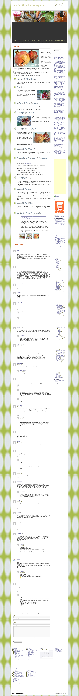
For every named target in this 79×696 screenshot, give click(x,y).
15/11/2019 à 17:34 (19, 293)
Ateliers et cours (58, 271)
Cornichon (59, 91)
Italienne (57, 370)
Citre (61, 86)
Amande (58, 60)
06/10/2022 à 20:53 (22, 318)
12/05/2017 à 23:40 (22, 492)
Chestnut (59, 76)
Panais (62, 123)
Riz (57, 325)
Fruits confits (59, 361)
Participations (57, 270)
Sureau (59, 150)
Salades (58, 304)
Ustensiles (57, 257)
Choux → (15, 654)
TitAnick (21, 544)
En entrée (57, 301)
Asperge (57, 61)
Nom (14, 615)
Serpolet (55, 147)
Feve (57, 102)
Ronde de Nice (56, 144)
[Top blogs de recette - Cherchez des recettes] (60, 199)
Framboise (58, 103)
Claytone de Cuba (57, 88)
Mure (60, 117)
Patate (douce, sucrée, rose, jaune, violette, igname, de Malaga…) (18, 669)
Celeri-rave (61, 72)
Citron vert (59, 87)
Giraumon (59, 105)
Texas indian (62, 151)
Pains (57, 341)
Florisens (57, 263)
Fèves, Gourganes (31, 652)
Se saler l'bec (57, 289)
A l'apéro (57, 290)
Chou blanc (62, 78)
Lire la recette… (28, 163)
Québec (57, 372)
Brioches (57, 347)
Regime (56, 278)
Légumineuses (59, 316)
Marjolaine (59, 115)
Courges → (16, 661)
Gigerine (59, 104)
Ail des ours (58, 57)
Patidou (61, 124)
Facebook (56, 384)
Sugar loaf (55, 150)
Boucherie (59, 331)
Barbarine (55, 62)
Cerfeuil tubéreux (17, 653)
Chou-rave (56, 78)
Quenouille (59, 139)
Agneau (59, 330)
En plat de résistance (59, 305)
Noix (62, 119)
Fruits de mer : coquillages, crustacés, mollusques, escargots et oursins (61, 311)
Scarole (59, 146)
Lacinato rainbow (58, 111)
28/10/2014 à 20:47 (22, 545)
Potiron (59, 136)
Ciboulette (58, 85)
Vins (56, 258)
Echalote (56, 98)
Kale (63, 110)
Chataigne (56, 76)
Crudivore (57, 279)
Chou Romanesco (58, 83)
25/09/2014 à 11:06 (22, 572)
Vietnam (57, 374)
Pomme (56, 132)
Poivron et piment (30, 653)
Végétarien (57, 287)
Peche (56, 126)
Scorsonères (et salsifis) (18, 672)
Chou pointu (60, 82)
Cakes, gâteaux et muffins (60, 348)
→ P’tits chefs (50, 40)
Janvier (29, 657)
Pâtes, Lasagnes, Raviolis (61, 318)
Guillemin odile (20, 344)
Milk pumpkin (61, 116)
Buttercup (59, 67)
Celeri (58, 71)
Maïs (55, 116)
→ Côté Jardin (46, 42)
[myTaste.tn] (60, 198)
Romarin (62, 143)
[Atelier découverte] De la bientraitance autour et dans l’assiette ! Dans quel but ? (60, 232)
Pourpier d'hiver (58, 138)
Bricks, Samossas (59, 306)
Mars (29, 660)
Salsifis (57, 145)
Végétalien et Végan (59, 286)
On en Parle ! (15, 680)
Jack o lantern (60, 110)
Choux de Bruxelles (18, 659)
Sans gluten (58, 283)
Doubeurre (61, 97)
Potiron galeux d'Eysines (60, 137)
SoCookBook (58, 268)
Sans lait (57, 284)
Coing (55, 89)
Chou (58, 77)
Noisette (58, 119)
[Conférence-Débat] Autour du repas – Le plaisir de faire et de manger (60, 224)
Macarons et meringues (59, 359)
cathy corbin (20, 610)
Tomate (60, 152)
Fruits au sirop (58, 357)
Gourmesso (57, 264)
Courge (56, 92)
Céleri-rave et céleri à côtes (32, 650)
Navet (61, 118)
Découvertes (57, 248)
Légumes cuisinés (59, 315)
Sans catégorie (57, 288)
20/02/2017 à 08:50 (19, 501)
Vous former (58, 260)
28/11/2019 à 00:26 (22, 418)
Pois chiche (56, 131)
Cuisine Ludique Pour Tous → (18, 690)
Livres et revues (58, 256)
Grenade (62, 106)
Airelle (55, 60)
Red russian (60, 141)
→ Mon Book (24, 40)
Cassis (60, 70)
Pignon (57, 127)
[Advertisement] (39, 31)
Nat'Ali (57, 267)
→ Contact (45, 40)
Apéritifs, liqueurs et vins (60, 291)
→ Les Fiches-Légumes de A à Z (59, 40)
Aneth (62, 60)
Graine (58, 106)
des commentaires (58, 650)
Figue (60, 102)
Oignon (60, 121)
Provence (57, 371)
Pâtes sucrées (59, 362)
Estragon (60, 99)
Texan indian (57, 151)
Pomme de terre (59, 133)
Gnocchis (58, 313)
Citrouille (62, 87)
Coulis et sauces (59, 338)
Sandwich (58, 326)
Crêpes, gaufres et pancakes (60, 353)
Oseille (59, 123)
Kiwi (54, 111)
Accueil (15, 40)
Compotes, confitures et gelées (60, 350)
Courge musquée (59, 93)
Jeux (56, 255)
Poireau (61, 128)
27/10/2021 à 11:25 (19, 251)
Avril (28, 655)
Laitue (59, 112)
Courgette (56, 96)
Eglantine (60, 98)
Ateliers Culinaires (16, 679)
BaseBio (57, 262)
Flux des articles (58, 649)
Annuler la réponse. (26, 610)
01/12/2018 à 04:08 (19, 364)
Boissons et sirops (59, 292)
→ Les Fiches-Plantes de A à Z (30, 42)
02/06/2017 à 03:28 (19, 473)
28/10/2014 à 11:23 (19, 534)
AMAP (57, 249)
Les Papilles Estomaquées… (29, 5)
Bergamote (63, 62)
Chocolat (57, 349)
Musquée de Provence (59, 118)
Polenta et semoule (60, 324)
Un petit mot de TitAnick (58, 377)
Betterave (60, 63)
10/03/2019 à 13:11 (19, 345)
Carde (60, 68)
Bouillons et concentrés (60, 337)
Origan (55, 123)
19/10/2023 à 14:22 (22, 336)
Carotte (56, 70)
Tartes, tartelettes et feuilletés (60, 364)
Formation (56, 259)
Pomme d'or (61, 132)
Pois (64, 129)
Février (29, 656)
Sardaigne (57, 373)
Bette (55, 63)
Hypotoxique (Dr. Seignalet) (60, 280)
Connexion (56, 648)
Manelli (57, 266)
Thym (55, 152)
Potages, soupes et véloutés (61, 302)
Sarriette (60, 145)
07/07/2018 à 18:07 (19, 406)
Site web (14, 622)
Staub (57, 269)
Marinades (58, 340)
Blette (56, 65)
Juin (28, 658)
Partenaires (57, 261)
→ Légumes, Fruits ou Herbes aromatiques (34, 40)
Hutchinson (57, 265)
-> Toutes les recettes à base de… (60, 246)
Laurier (61, 112)
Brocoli (62, 66)
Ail (60, 57)
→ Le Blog (19, 40)
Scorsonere (62, 146)
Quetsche (63, 139)
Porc (58, 334)
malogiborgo (19, 481)
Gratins (58, 314)
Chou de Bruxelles (58, 80)
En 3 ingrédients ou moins (60, 356)
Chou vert (58, 85)
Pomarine (64, 131)
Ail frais (61, 58)
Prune (56, 139)
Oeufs (58, 317)
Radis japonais (59, 140)
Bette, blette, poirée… (17, 651)
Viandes (58, 329)
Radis (55, 140)
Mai (28, 659)
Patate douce (57, 124)
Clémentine (62, 88)
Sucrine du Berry (62, 149)
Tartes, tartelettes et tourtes (61, 327)
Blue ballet (60, 65)
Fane (63, 99)
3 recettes (62, 216)
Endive (63, 98)
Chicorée (55, 77)
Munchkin (57, 117)
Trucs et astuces (57, 375)
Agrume (56, 57)
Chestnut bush (63, 76)
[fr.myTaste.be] (60, 196)
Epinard (56, 99)
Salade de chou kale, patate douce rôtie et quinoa (30, 218)
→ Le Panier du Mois (39, 42)
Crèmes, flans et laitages (60, 352)
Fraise (55, 103)
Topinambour (59, 153)
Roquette (60, 144)
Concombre (58, 89)
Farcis (58, 309)
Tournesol (63, 153)
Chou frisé (59, 81)
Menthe (57, 116)
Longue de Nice (57, 113)
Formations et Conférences (17, 683)
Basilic (59, 62)
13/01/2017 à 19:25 (19, 513)
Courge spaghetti (60, 94)
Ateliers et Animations (16, 682)
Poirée (60, 130)
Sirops (58, 363)
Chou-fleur (62, 77)
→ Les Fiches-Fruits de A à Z (18, 42)
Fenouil (56, 100)
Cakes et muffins (59, 295)
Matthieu (18, 559)
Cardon (63, 68)
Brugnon (55, 67)
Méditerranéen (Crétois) (59, 282)
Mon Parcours (29, 667)
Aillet (64, 58)
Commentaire (15, 625)
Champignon (62, 75)
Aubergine (61, 61)
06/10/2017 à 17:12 (19, 442)
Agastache (59, 56)
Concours (57, 272)
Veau (59, 332)
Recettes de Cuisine (57, 216)
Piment (60, 127)
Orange (61, 122)
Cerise (57, 75)
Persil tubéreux (16, 671)
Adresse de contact (16, 618)
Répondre (18, 288)
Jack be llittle (56, 110)
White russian (59, 156)
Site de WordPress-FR (58, 651)
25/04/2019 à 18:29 (19, 303)
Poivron (60, 131)
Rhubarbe (58, 143)
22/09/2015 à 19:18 (19, 523)
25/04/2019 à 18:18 (19, 328)
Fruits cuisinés (58, 358)
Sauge (56, 146)
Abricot (55, 56)
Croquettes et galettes (60, 307)
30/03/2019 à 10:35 (22, 371)
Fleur (62, 102)
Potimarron (57, 135)
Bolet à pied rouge (58, 66)
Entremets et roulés (60, 308)
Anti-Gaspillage (58, 376)
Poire (57, 128)
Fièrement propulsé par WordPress (60, 693)
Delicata (57, 97)
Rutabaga (16, 660)
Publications (15, 681)
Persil (59, 126)
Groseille (56, 108)
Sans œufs (57, 285)
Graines (58, 339)
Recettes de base (58, 336)
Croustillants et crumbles (60, 355)
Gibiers (59, 333)
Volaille (59, 335)
